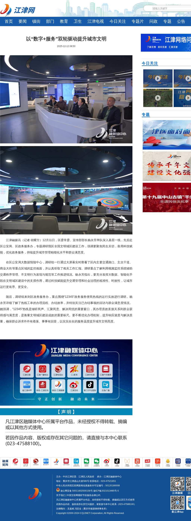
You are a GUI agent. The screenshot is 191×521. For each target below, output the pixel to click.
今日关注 (117, 21)
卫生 (78, 21)
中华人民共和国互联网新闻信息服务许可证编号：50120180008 (88, 485)
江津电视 (95, 21)
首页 (9, 21)
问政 (153, 21)
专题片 (137, 21)
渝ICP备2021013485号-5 (106, 490)
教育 (64, 21)
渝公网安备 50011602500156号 (76, 490)
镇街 (36, 21)
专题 (167, 21)
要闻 (22, 21)
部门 (50, 21)
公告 (181, 21)
